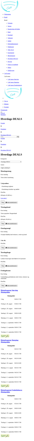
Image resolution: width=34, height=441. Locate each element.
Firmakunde (4, 110)
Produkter (3, 129)
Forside (3, 123)
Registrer (3, 114)
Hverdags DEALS (6, 135)
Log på (3, 113)
